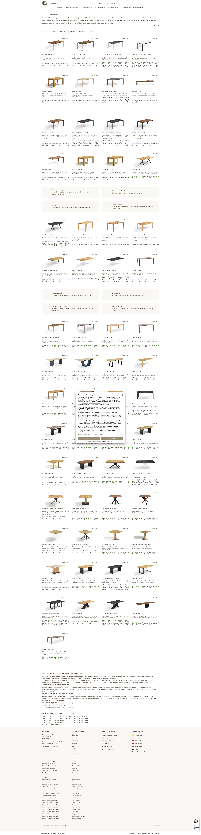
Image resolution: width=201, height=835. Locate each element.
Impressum (132, 833)
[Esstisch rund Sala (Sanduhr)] (145, 535)
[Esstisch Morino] (55, 430)
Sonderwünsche (107, 746)
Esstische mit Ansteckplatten (49, 791)
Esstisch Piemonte (108, 473)
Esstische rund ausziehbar (48, 763)
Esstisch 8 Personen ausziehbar (50, 807)
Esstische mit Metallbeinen (78, 816)
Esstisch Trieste (137, 578)
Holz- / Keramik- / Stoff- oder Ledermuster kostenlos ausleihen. (71, 207)
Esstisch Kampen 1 (48, 371)
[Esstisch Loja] (55, 395)
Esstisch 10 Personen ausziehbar (50, 809)
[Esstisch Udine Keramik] (115, 604)
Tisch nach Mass (76, 809)
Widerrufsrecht (155, 833)
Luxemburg (138, 746)
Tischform (82, 31)
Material (72, 31)
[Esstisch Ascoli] (85, 82)
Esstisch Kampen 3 (108, 371)
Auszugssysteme (107, 749)
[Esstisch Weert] (145, 604)
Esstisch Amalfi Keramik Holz (141, 54)
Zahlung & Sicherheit (108, 741)
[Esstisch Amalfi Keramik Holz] (145, 45)
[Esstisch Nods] (145, 430)
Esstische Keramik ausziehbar (49, 798)
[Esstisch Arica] (55, 82)
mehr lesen (155, 25)
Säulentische (75, 768)
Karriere (74, 743)
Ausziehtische (45, 772)
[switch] (195, 829)
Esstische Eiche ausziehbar (49, 761)
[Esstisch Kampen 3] (115, 362)
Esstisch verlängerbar (47, 786)
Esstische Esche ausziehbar (49, 788)
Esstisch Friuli (136, 169)
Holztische (74, 763)
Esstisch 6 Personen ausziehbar (50, 804)
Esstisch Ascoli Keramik (110, 91)
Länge (46, 31)
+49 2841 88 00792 (52, 743)
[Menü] (198, 819)
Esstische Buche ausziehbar (49, 779)
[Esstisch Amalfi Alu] (55, 45)
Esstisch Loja (46, 404)
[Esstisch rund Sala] (115, 535)
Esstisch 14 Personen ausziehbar (50, 814)
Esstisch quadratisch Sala (81, 509)
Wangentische (75, 772)
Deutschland (138, 735)
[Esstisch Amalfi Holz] (85, 45)
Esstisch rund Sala (108, 544)
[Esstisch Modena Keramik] (145, 395)
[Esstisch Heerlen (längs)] (55, 328)
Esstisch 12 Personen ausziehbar (50, 811)
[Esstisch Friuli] (145, 160)
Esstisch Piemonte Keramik (141, 473)
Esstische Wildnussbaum (78, 775)
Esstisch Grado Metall (49, 270)
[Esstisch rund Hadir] (55, 535)
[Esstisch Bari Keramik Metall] (115, 124)
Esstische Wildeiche (77, 765)
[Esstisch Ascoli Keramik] (115, 82)
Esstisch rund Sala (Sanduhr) (141, 544)
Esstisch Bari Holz (48, 133)
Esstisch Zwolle (47, 649)
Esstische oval (75, 782)
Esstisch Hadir (77, 270)
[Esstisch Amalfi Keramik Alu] (115, 45)
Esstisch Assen (137, 91)
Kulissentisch (45, 782)
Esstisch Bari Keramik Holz (81, 133)
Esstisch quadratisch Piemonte (52, 509)
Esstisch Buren (47, 169)
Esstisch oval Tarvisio (79, 473)
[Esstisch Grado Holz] (145, 226)
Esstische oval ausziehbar (48, 768)
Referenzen (75, 741)
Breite (54, 31)
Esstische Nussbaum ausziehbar (50, 770)
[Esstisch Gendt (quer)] (115, 226)
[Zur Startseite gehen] (50, 3)
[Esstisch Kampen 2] (85, 362)
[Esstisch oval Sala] (55, 464)
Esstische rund (75, 777)
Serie (91, 31)
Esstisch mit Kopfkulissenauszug (50, 800)
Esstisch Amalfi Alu (48, 54)
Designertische (75, 814)
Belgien (137, 749)
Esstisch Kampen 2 (78, 371)
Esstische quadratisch (77, 791)
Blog (73, 746)
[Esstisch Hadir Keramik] (115, 261)
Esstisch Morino (47, 439)
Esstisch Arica (47, 91)
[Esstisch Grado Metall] (55, 261)
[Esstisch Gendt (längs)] (85, 226)
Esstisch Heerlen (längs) (50, 337)
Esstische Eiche (76, 761)
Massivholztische (76, 759)
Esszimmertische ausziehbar (49, 756)
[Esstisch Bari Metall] (145, 124)
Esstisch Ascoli (77, 91)
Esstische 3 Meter (76, 811)
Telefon (81, 192)
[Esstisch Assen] (145, 82)
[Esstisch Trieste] (145, 569)
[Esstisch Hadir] (85, 261)
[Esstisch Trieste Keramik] (55, 604)
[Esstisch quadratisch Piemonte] (55, 499)
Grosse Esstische (76, 795)
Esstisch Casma (107, 169)
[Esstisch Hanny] (145, 261)
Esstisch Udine (77, 613)
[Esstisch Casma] (115, 160)
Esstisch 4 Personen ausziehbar (50, 802)
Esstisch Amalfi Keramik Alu (111, 54)
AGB (139, 833)
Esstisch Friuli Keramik (50, 235)
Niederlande (138, 743)
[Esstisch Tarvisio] (85, 569)
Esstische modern (76, 818)
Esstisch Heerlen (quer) (80, 337)
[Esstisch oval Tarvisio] (85, 464)
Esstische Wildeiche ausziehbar (50, 765)
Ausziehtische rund (47, 777)
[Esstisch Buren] (55, 160)
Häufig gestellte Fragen (109, 735)
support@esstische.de (52, 746)
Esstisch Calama (77, 169)
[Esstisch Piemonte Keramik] (145, 464)
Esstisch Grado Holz (138, 235)
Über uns (75, 735)
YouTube (75, 749)
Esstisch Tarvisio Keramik (110, 578)
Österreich (138, 741)
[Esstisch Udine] (85, 604)
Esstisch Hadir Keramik (110, 270)
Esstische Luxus (76, 804)
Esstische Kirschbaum (77, 788)
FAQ (58, 310)
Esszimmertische (76, 756)
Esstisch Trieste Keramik (50, 613)
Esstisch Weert (137, 613)
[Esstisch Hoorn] (115, 328)
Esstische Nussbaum (77, 770)
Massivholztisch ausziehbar (49, 795)
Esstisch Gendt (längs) (79, 235)
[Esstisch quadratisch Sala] (85, 499)
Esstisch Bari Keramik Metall (111, 133)
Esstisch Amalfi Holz (79, 54)
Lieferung (105, 738)
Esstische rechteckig (77, 786)
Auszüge (62, 31)
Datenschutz (146, 833)
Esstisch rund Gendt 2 (139, 509)
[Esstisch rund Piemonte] (85, 535)
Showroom (61, 194)
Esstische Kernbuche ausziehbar (50, 784)
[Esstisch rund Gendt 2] (145, 499)
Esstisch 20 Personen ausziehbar (50, 818)
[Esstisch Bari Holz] (55, 124)
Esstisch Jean (136, 337)
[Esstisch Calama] (85, 160)
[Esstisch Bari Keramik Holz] (85, 124)
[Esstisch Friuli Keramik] (55, 226)
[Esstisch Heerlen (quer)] (85, 328)
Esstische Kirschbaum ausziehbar (50, 793)
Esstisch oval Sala (48, 473)
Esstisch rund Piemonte (80, 544)
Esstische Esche (76, 793)
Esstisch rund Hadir (48, 544)
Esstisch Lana (136, 371)
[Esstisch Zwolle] (55, 640)
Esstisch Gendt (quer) (109, 235)
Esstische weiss (76, 807)
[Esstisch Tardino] (55, 569)
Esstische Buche (76, 779)
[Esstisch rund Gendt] (115, 499)
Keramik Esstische (76, 798)
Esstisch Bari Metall (138, 133)
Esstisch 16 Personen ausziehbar (50, 816)
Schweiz (137, 738)
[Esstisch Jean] (145, 328)
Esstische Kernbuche (77, 784)
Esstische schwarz (76, 802)
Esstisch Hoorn (107, 337)
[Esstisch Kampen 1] (55, 362)
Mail (85, 192)
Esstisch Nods (136, 439)
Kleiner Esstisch (76, 800)
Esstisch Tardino (47, 578)
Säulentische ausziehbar (48, 759)
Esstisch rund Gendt (109, 509)
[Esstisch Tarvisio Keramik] (115, 569)
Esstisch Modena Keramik (140, 404)
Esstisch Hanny (137, 270)
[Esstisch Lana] (145, 362)
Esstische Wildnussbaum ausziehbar (51, 775)
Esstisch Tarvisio (77, 578)
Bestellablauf (106, 743)
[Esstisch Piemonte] (115, 464)
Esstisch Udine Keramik (110, 613)
